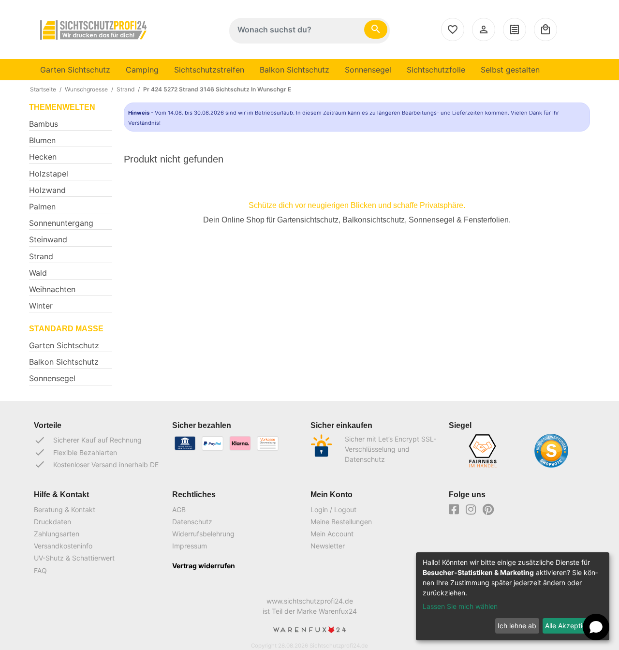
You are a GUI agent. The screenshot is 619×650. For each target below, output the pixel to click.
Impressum (189, 546)
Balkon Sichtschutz (294, 69)
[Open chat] (596, 627)
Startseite (43, 89)
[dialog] (512, 596)
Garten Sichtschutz (75, 69)
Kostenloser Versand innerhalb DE (96, 464)
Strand (125, 89)
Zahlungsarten (56, 534)
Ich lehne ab (517, 625)
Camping (142, 69)
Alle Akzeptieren (570, 625)
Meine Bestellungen (341, 521)
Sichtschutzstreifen (209, 69)
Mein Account (332, 534)
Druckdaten (52, 521)
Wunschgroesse (86, 89)
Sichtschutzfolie (436, 69)
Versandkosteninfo (63, 546)
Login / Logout (333, 509)
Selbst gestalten (510, 69)
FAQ (40, 570)
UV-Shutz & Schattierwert (74, 558)
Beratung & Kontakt (64, 509)
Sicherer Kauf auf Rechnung (88, 440)
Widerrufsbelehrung (203, 534)
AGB (179, 509)
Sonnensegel (368, 69)
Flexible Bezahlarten (75, 452)
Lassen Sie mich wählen (460, 606)
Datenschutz (192, 521)
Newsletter (327, 546)
